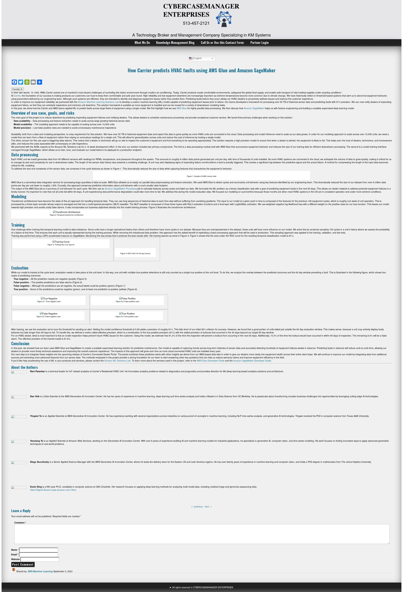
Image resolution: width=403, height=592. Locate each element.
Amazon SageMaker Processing (121, 188)
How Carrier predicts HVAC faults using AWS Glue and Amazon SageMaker (201, 70)
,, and (202, 587)
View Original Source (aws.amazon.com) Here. (53, 489)
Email (14, 554)
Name (15, 549)
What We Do (142, 42)
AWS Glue (182, 108)
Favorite (16, 89)
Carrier (17, 95)
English (197, 58)
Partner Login (259, 42)
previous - (198, 506)
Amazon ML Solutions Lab (117, 360)
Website (15, 559)
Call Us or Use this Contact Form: (222, 42)
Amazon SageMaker (254, 108)
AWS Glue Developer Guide (210, 360)
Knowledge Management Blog (175, 42)
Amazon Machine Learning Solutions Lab (98, 101)
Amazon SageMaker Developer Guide (252, 360)
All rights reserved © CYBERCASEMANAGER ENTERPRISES (202, 587)
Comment (20, 522)
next (208, 506)
